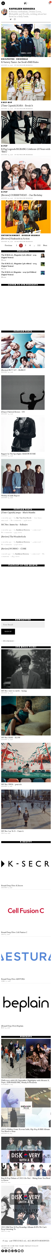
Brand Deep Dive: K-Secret (12, 886)
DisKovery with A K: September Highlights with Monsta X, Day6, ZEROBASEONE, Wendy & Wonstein (25, 1082)
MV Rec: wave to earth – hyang (14, 691)
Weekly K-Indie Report (10, 496)
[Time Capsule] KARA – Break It (17, 106)
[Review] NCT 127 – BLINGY (13, 370)
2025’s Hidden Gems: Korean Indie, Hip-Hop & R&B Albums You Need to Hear (25, 1131)
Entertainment (10, 236)
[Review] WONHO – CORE (13, 549)
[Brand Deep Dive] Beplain (12, 1026)
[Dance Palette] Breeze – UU (13, 412)
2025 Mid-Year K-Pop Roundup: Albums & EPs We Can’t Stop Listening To (24, 1228)
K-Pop (4, 146)
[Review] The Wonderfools (13, 537)
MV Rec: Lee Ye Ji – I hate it (12, 831)
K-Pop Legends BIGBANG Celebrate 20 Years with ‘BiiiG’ (25, 150)
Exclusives (8, 59)
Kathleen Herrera (25, 65)
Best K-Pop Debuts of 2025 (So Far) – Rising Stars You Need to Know (25, 1179)
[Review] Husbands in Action (15, 239)
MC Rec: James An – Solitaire (14, 525)
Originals (22, 59)
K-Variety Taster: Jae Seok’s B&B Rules (19, 62)
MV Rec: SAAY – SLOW (10, 738)
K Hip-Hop (6, 103)
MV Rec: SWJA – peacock (11, 784)
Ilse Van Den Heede (23, 518)
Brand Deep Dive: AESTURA (13, 979)
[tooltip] (10, 19)
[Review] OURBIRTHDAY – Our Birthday (21, 195)
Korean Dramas (31, 236)
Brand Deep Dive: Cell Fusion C (14, 932)
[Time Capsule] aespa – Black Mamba (18, 513)
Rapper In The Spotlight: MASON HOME (18, 454)
